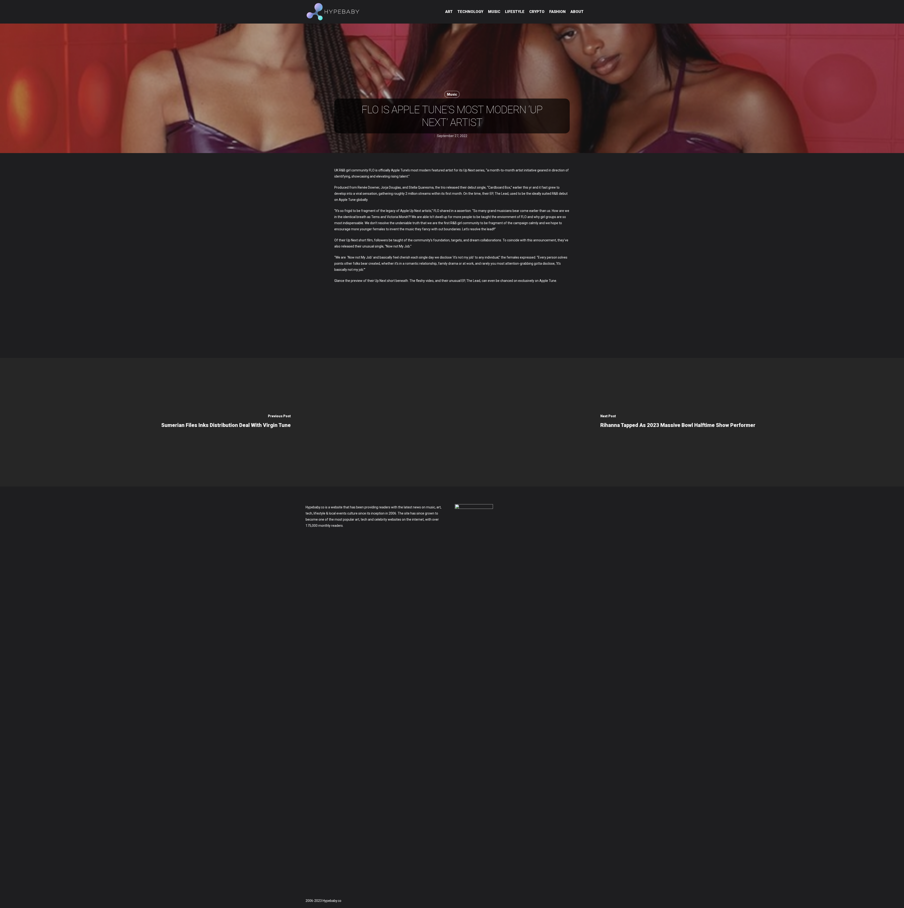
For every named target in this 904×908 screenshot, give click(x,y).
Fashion (557, 11)
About (577, 11)
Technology (470, 11)
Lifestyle (515, 11)
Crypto (537, 11)
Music (494, 11)
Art (449, 11)
